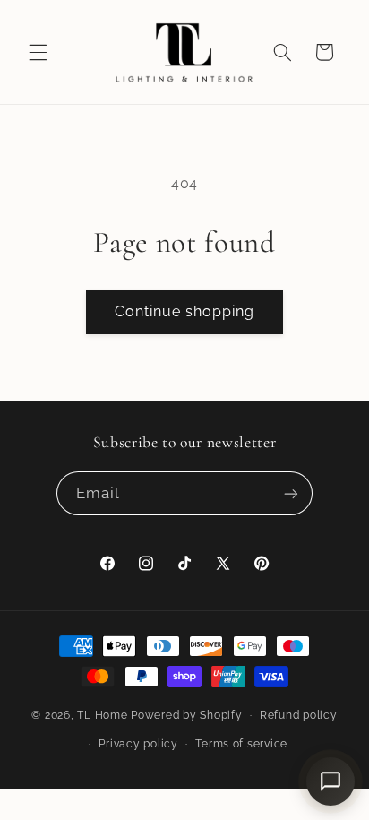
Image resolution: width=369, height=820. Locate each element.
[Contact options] (330, 781)
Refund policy (299, 715)
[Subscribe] (291, 493)
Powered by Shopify (186, 715)
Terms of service (241, 744)
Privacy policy (138, 744)
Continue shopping (185, 311)
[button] (37, 52)
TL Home (102, 715)
